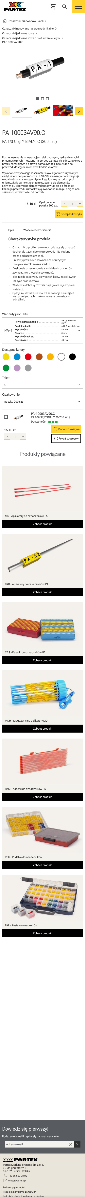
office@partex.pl (17, 1180)
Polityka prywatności (14, 1187)
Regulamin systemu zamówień (19, 1191)
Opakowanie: (47, 202)
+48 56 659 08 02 (17, 1175)
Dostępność (38, 421)
